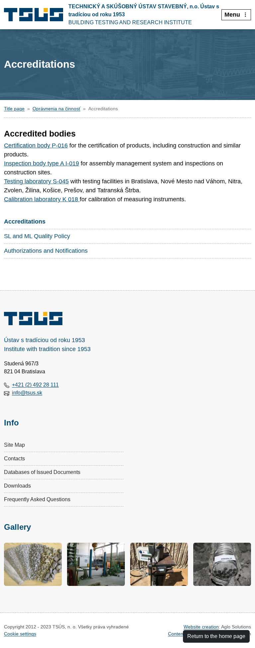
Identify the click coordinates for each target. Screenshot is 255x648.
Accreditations (24, 221)
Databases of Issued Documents (42, 472)
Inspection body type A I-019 (41, 163)
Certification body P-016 (36, 145)
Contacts (14, 458)
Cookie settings (20, 633)
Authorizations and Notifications (46, 250)
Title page (14, 108)
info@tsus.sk (27, 393)
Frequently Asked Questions (37, 499)
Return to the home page (216, 636)
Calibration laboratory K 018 (41, 199)
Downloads (17, 486)
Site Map (14, 445)
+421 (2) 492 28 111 (35, 385)
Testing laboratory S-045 (36, 181)
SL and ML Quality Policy (37, 236)
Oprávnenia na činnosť (56, 108)
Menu (232, 14)
